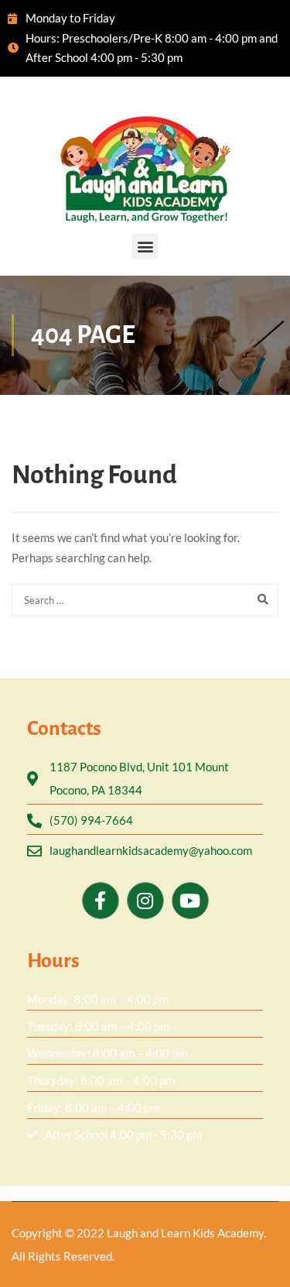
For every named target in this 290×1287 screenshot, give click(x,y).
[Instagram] (145, 900)
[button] (145, 246)
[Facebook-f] (100, 900)
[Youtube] (190, 900)
